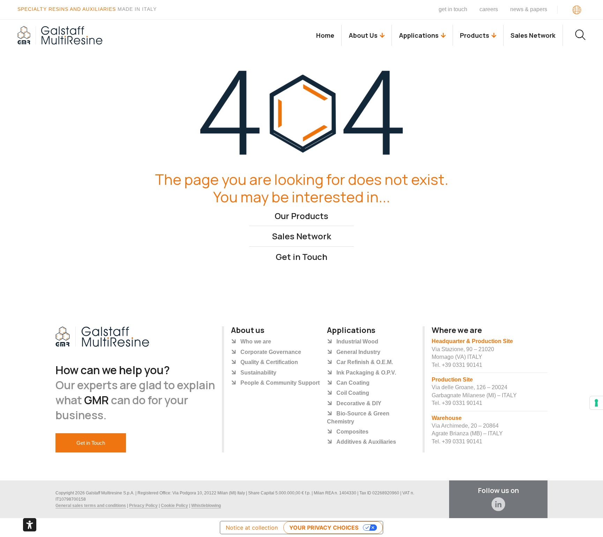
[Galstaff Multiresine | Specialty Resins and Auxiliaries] (60, 35)
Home (325, 35)
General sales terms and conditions (90, 505)
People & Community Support (280, 383)
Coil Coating (352, 393)
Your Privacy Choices (323, 527)
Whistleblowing (206, 505)
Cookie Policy (174, 505)
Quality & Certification (269, 362)
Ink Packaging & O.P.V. (366, 373)
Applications (419, 35)
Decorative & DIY (358, 403)
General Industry (358, 352)
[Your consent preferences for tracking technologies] (596, 402)
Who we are (255, 341)
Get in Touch (453, 9)
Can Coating (353, 383)
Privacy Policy (143, 505)
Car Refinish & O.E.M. (364, 362)
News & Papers (528, 9)
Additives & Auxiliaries (366, 442)
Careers (488, 9)
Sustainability (258, 373)
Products (474, 35)
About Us (363, 35)
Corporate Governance (270, 352)
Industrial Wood (357, 341)
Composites (352, 432)
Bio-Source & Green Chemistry (358, 417)
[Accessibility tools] (29, 524)
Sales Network (533, 35)
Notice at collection (252, 527)
